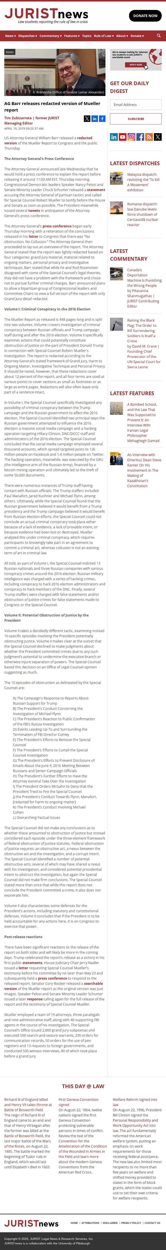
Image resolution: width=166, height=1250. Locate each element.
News (10, 36)
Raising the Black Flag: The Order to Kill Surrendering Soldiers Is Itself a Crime (141, 330)
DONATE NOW (145, 15)
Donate (137, 36)
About (122, 36)
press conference (57, 226)
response (35, 999)
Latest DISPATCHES (135, 163)
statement (96, 189)
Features (72, 36)
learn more (89, 1156)
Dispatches (27, 36)
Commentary (51, 36)
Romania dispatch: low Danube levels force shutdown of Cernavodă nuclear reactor (142, 214)
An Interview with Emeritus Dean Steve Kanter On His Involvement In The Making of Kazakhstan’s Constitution (144, 470)
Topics (86, 36)
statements (32, 962)
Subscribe (136, 119)
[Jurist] (46, 16)
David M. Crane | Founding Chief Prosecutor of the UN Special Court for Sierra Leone (144, 356)
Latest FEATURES (132, 393)
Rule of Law (104, 36)
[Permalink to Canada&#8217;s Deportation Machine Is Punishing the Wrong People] (116, 273)
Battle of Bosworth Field (23, 1135)
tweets (34, 210)
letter (33, 236)
